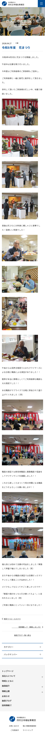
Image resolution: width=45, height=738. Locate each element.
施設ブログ (7, 700)
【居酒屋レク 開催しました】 (26, 627)
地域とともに (7, 681)
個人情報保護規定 (29, 726)
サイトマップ (28, 730)
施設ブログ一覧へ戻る (22, 635)
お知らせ (6, 696)
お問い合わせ (14, 726)
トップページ (7, 671)
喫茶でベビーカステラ (12, 619)
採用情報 (6, 705)
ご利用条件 (15, 730)
